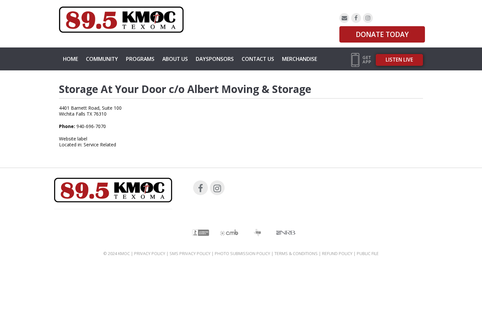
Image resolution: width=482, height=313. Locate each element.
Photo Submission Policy (242, 253)
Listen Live (399, 59)
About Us (175, 59)
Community (102, 59)
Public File (368, 253)
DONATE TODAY (382, 34)
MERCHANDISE (299, 59)
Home (70, 59)
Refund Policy (337, 253)
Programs (140, 59)
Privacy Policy (149, 253)
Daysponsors (215, 59)
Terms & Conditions (296, 253)
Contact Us (258, 59)
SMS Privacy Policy (190, 253)
